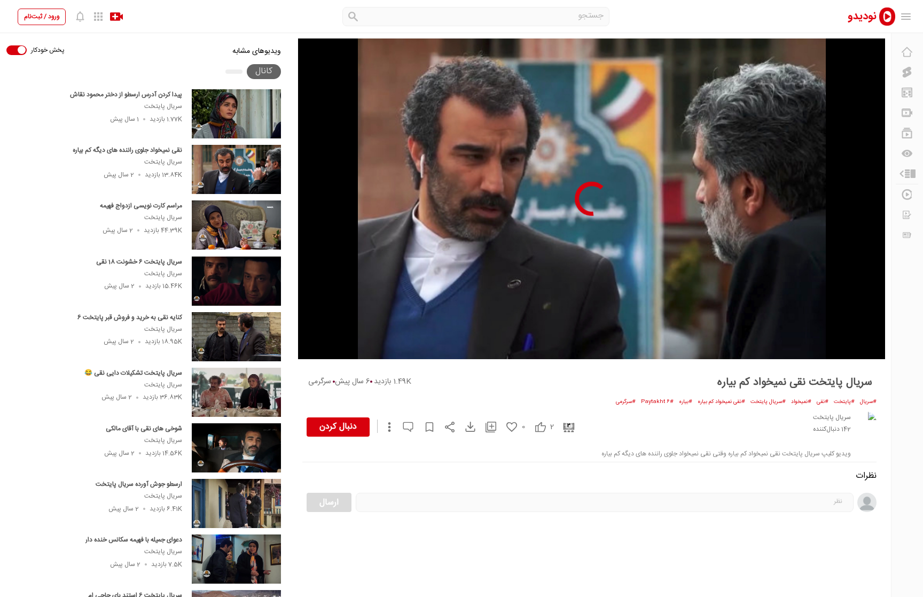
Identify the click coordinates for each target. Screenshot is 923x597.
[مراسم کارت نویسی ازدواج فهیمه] (236, 225)
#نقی (822, 402)
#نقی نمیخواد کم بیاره (721, 402)
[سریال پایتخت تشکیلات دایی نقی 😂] (236, 392)
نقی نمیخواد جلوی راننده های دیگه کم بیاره (127, 150)
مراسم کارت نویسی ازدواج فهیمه (141, 205)
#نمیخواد (801, 402)
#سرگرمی (626, 402)
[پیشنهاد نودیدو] (907, 92)
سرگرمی (319, 381)
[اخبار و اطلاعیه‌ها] (907, 235)
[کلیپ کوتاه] (907, 72)
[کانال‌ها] (907, 113)
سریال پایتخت (163, 106)
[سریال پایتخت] (866, 422)
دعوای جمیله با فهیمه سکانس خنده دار (133, 539)
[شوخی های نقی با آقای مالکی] (236, 447)
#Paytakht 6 (657, 402)
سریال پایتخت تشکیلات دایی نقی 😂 (133, 373)
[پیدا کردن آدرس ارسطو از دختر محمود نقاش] (236, 113)
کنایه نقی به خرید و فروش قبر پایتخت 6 (129, 317)
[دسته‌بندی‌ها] (907, 174)
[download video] (465, 427)
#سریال (868, 402)
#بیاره (685, 402)
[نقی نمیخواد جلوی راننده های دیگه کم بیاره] (236, 169)
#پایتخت (844, 402)
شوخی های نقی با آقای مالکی (144, 428)
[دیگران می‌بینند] (907, 153)
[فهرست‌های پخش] (907, 133)
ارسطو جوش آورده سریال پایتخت (139, 484)
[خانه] (907, 52)
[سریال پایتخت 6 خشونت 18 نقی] (236, 281)
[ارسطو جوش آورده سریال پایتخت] (236, 503)
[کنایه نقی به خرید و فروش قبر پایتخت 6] (236, 336)
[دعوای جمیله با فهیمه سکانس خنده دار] (236, 559)
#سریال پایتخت (768, 402)
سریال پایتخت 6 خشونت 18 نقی (139, 262)
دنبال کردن (338, 427)
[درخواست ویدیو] (907, 215)
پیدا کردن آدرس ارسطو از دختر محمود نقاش (126, 94)
